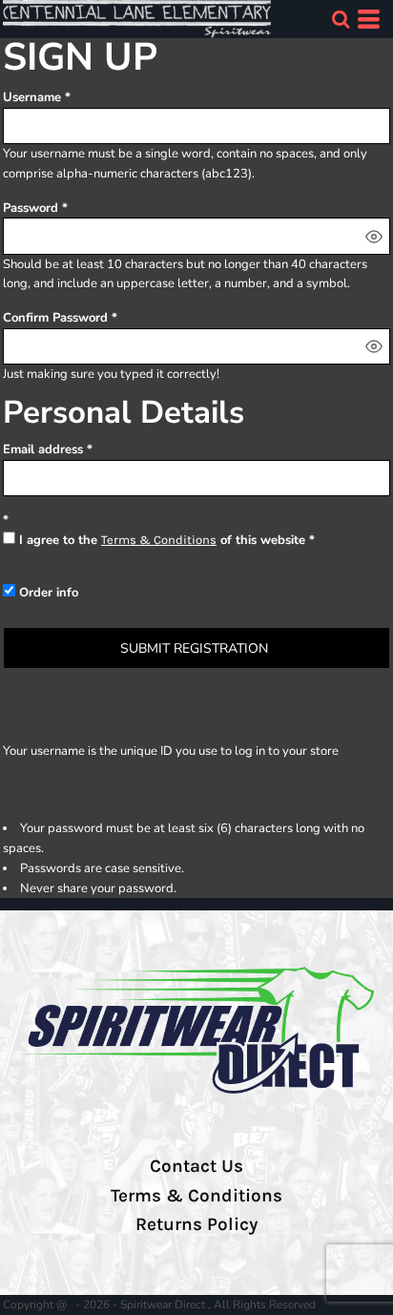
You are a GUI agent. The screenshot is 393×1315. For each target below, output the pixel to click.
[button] (340, 19)
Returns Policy (196, 1224)
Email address (43, 449)
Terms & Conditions (159, 539)
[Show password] (374, 236)
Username (32, 97)
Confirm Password (55, 317)
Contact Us (196, 1166)
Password (30, 208)
